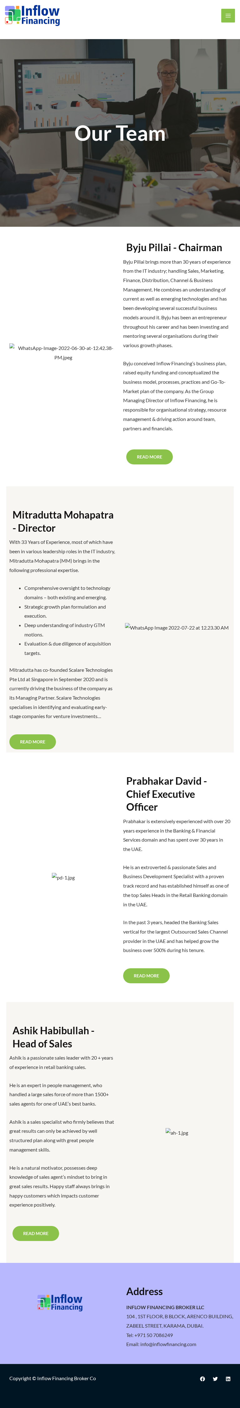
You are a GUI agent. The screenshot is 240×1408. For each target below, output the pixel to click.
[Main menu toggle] (228, 16)
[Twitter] (215, 1378)
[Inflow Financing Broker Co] (32, 15)
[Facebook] (202, 1378)
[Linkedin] (228, 1378)
